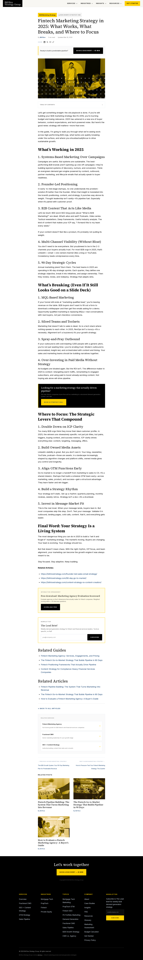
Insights (100, 3)
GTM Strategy (24, 915)
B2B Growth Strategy (71, 932)
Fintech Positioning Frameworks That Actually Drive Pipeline (68, 664)
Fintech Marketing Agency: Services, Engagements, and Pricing (70, 656)
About (86, 899)
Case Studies (89, 903)
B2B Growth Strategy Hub (70, 15)
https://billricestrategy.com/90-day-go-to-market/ (63, 578)
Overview (22, 899)
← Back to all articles (49, 708)
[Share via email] (50, 42)
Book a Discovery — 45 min (88, 50)
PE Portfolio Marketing (71, 915)
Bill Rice (42, 37)
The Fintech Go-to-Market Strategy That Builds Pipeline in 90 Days (71, 660)
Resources (114, 3)
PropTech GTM (69, 907)
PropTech (44, 903)
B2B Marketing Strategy (47, 15)
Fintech (44, 908)
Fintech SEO (67, 911)
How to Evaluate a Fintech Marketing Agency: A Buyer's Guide (69, 699)
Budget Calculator (91, 932)
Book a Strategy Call (53, 402)
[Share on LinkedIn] (44, 42)
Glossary (87, 920)
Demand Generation (70, 919)
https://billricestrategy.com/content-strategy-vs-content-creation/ (71, 582)
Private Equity (46, 912)
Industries (86, 3)
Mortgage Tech (47, 899)
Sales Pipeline (24, 919)
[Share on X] (47, 42)
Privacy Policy (90, 940)
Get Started (132, 3)
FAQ (86, 912)
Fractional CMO (25, 903)
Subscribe (94, 637)
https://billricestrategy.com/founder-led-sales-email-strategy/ (69, 574)
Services (71, 3)
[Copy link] (53, 42)
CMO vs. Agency (69, 936)
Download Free (50, 607)
